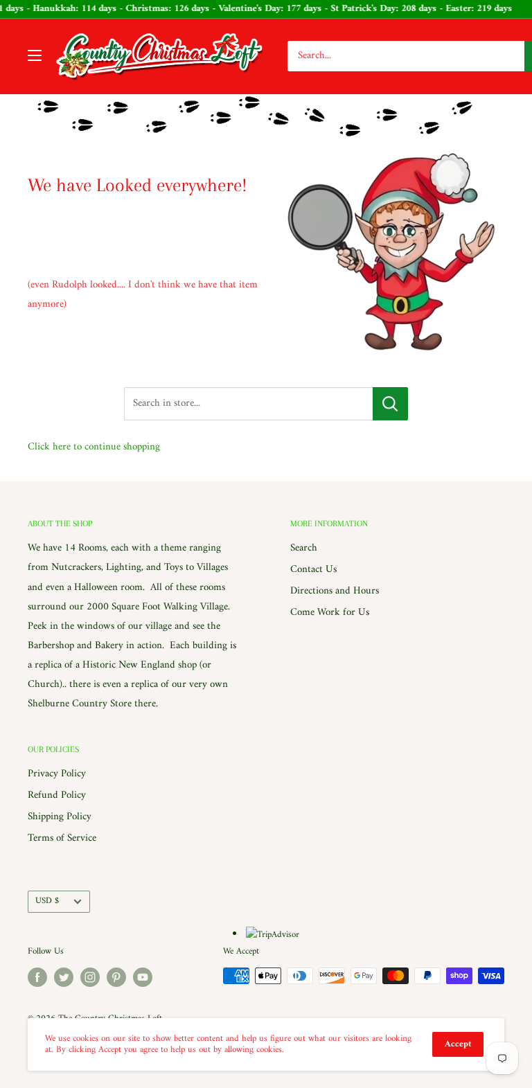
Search (303, 548)
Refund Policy (57, 795)
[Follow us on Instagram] (90, 977)
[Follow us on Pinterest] (116, 977)
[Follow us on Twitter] (63, 977)
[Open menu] (35, 55)
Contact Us (313, 569)
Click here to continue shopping (94, 447)
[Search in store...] (390, 403)
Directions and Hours (334, 591)
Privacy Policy (57, 774)
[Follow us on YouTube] (142, 977)
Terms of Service (62, 838)
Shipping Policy (59, 817)
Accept (458, 1044)
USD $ (47, 901)
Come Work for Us (329, 612)
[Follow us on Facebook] (37, 977)
